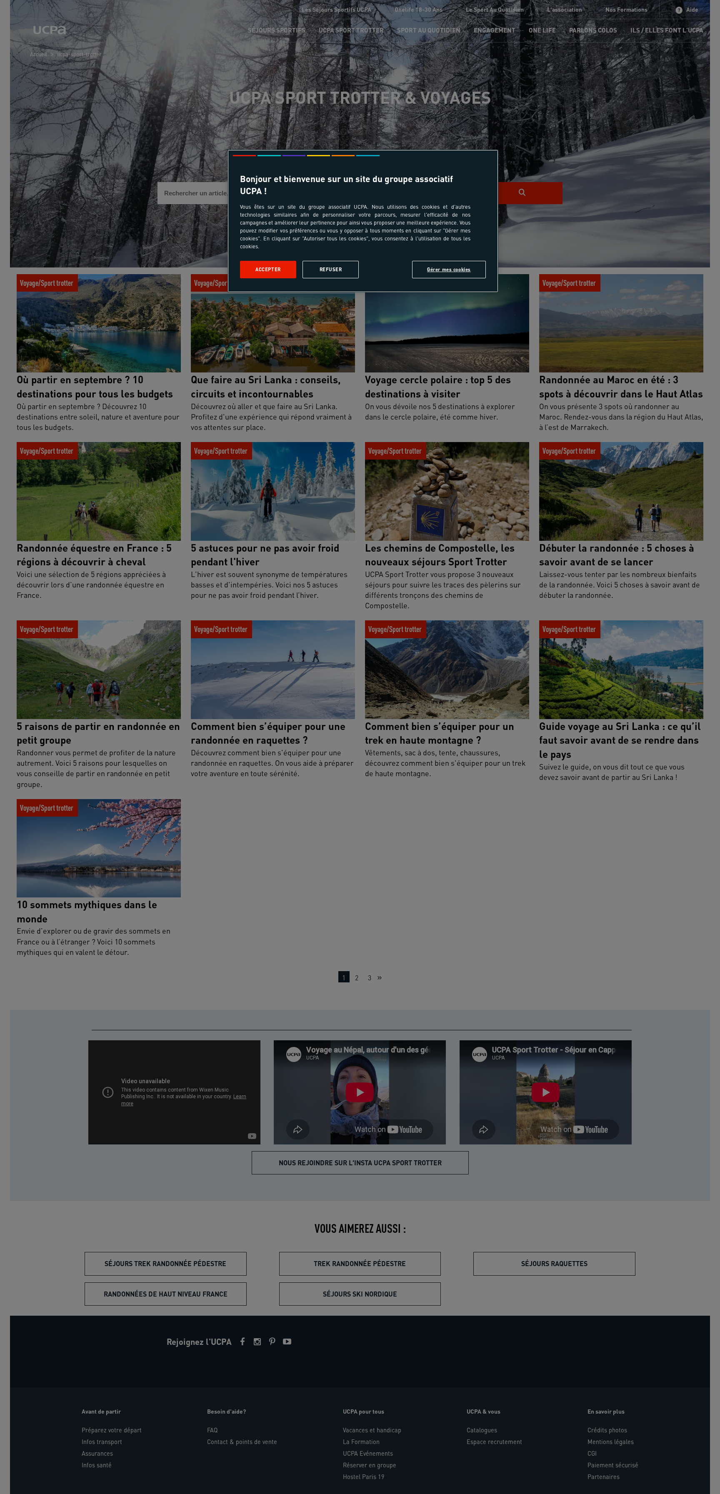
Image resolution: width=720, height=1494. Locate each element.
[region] (363, 221)
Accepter (268, 269)
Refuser (331, 269)
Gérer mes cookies (449, 269)
